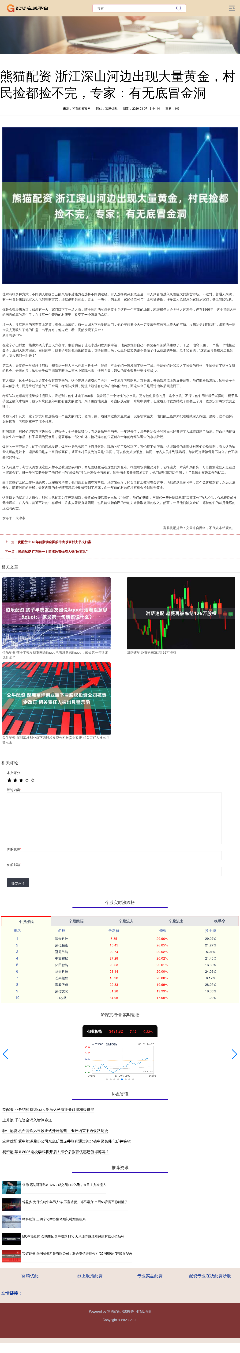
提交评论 (18, 883)
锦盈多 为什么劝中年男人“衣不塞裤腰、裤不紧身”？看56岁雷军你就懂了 (75, 1201)
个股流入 (126, 921)
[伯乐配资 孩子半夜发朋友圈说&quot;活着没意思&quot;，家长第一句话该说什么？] (56, 612)
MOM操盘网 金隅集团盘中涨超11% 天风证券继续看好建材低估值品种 (73, 1236)
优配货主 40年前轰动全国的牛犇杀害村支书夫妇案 (54, 541)
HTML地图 (143, 1311)
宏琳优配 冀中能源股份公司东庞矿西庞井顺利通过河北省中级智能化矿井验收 (66, 1141)
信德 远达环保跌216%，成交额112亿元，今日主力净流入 (64, 1184)
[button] (5, 1054)
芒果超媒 (61, 978)
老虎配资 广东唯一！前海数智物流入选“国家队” (53, 551)
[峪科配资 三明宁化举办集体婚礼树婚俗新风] (11, 1222)
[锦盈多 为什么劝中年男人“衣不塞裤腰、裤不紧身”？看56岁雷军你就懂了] (11, 1204)
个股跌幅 (76, 921)
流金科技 (61, 938)
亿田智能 (61, 964)
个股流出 (176, 921)
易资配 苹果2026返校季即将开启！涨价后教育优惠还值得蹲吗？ (55, 1151)
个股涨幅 (26, 921)
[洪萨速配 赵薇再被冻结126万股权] (181, 612)
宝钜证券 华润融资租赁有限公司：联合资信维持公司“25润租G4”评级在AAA (77, 1253)
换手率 (219, 921)
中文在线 (61, 958)
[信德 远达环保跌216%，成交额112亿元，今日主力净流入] (11, 1187)
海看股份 (61, 984)
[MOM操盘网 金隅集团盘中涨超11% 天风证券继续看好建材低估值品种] (11, 1239)
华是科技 (61, 971)
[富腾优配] (28, 7)
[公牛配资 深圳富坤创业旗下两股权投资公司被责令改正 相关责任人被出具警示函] (56, 698)
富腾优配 (30, 1275)
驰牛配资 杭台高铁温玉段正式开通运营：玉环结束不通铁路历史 (55, 1130)
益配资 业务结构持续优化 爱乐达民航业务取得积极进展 (48, 1109)
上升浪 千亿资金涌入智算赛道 (27, 1120)
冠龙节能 (61, 951)
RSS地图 (128, 1311)
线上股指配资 (90, 1275)
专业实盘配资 (150, 1275)
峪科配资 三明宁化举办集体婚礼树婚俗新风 (54, 1218)
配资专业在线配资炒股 (210, 1275)
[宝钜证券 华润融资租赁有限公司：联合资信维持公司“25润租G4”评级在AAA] (11, 1256)
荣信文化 (61, 991)
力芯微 (62, 997)
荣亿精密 (61, 945)
